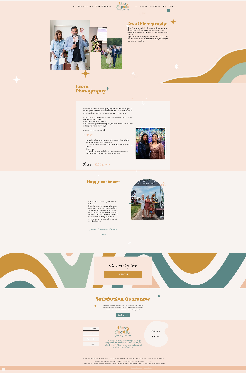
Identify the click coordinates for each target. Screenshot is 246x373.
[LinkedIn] (158, 336)
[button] (168, 10)
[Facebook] (152, 336)
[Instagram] (155, 336)
